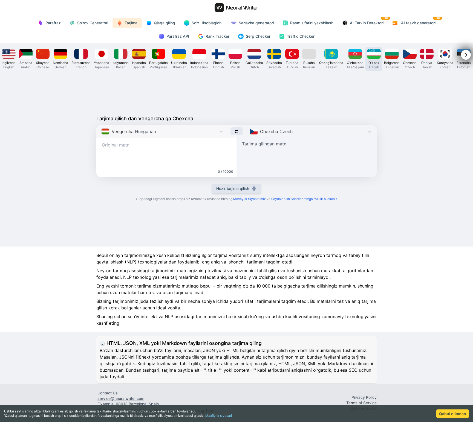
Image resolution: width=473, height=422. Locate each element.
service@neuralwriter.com (120, 398)
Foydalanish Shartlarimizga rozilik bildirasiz (304, 199)
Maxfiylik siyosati (218, 416)
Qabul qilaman (452, 413)
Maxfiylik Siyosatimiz (249, 199)
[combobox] (102, 131)
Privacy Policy (364, 397)
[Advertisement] (236, 91)
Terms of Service (361, 402)
